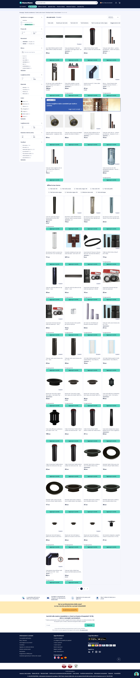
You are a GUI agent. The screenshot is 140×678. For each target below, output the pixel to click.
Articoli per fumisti (50, 12)
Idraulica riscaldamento (30, 12)
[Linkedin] (89, 652)
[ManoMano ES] (65, 657)
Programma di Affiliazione (25, 653)
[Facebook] (93, 652)
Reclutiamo (22, 651)
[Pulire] (96, 3)
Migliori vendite (57, 649)
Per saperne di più (84, 630)
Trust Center (76, 673)
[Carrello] (119, 2)
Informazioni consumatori (100, 673)
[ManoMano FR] (55, 657)
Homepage (21, 12)
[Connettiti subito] (116, 2)
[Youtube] (100, 652)
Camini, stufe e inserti (40, 12)
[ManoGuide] (136, 674)
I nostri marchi (57, 644)
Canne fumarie (57, 12)
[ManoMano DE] (62, 657)
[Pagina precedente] (78, 589)
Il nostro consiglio (58, 638)
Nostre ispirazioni (58, 647)
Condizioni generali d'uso (86, 673)
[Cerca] (37, 3)
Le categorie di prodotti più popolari (63, 640)
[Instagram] (96, 652)
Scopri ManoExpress (59, 651)
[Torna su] (119, 659)
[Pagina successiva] (87, 589)
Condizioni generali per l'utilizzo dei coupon (30, 656)
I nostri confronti (58, 642)
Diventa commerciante (25, 649)
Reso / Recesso (23, 640)
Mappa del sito (35, 673)
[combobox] (113, 17)
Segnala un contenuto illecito (26, 647)
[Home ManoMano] (26, 2)
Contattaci (21, 644)
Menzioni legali (44, 673)
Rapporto (110, 673)
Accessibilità (117, 673)
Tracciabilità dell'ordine (25, 638)
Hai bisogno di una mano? (25, 642)
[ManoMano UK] (58, 657)
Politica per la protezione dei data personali (60, 673)
